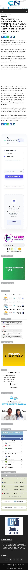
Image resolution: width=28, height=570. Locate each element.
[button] (2, 11)
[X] (17, 559)
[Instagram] (10, 559)
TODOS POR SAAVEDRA (9, 375)
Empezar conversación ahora (14, 222)
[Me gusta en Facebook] (11, 37)
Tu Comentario (10, 156)
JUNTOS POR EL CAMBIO (9, 377)
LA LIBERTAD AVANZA (9, 381)
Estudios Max (19, 568)
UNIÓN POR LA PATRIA (9, 379)
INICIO (4, 564)
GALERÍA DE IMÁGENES (19, 564)
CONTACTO (18, 566)
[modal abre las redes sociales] (14, 37)
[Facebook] (6, 559)
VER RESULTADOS (14, 387)
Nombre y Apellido (11, 150)
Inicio (2, 14)
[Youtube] (21, 559)
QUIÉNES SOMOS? (10, 564)
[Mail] (14, 559)
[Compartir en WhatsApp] (8, 37)
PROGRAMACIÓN (11, 566)
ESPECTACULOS (8, 14)
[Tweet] (5, 37)
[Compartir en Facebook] (2, 37)
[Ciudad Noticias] (14, 4)
